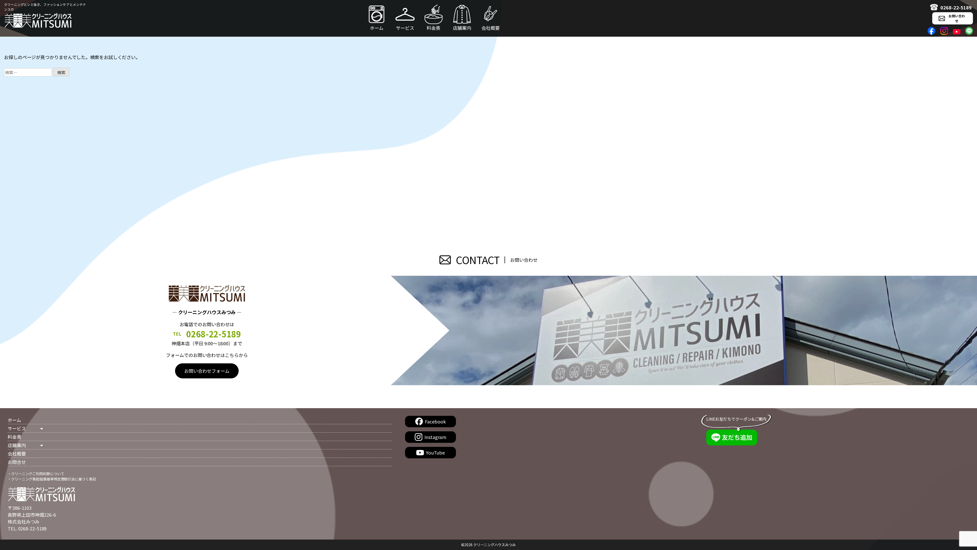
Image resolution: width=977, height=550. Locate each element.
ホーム (376, 27)
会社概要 (490, 27)
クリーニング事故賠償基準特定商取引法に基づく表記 (53, 479)
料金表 (433, 27)
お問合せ (17, 462)
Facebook (435, 421)
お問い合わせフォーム (206, 370)
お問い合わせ (957, 18)
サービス (405, 27)
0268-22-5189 (956, 7)
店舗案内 (462, 27)
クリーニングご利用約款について (37, 473)
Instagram (435, 437)
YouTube (435, 452)
